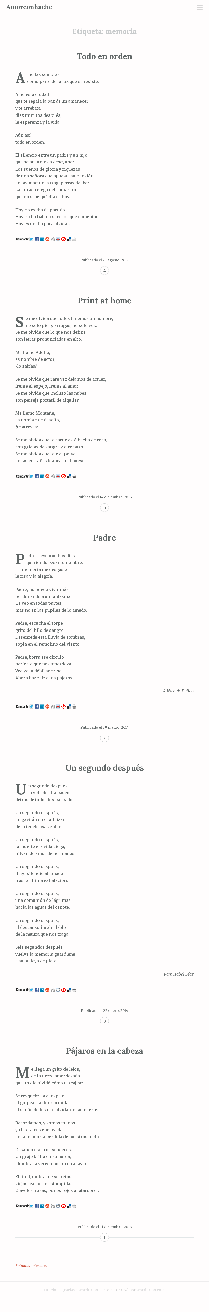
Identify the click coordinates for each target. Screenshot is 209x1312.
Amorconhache (29, 7)
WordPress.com (150, 1290)
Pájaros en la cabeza (104, 1051)
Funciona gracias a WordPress (71, 1290)
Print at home (104, 300)
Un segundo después (104, 768)
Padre (104, 537)
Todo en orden (104, 56)
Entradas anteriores (31, 1265)
